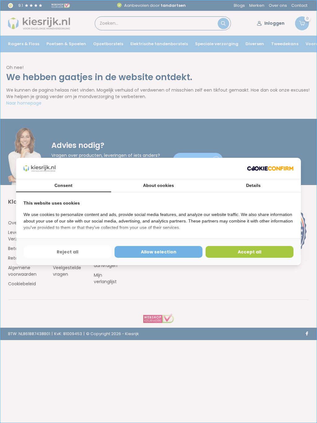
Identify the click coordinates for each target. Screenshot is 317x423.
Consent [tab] (63, 185)
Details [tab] (253, 185)
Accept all (249, 252)
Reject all (67, 252)
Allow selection (158, 252)
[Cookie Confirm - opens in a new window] (270, 168)
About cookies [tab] (158, 185)
